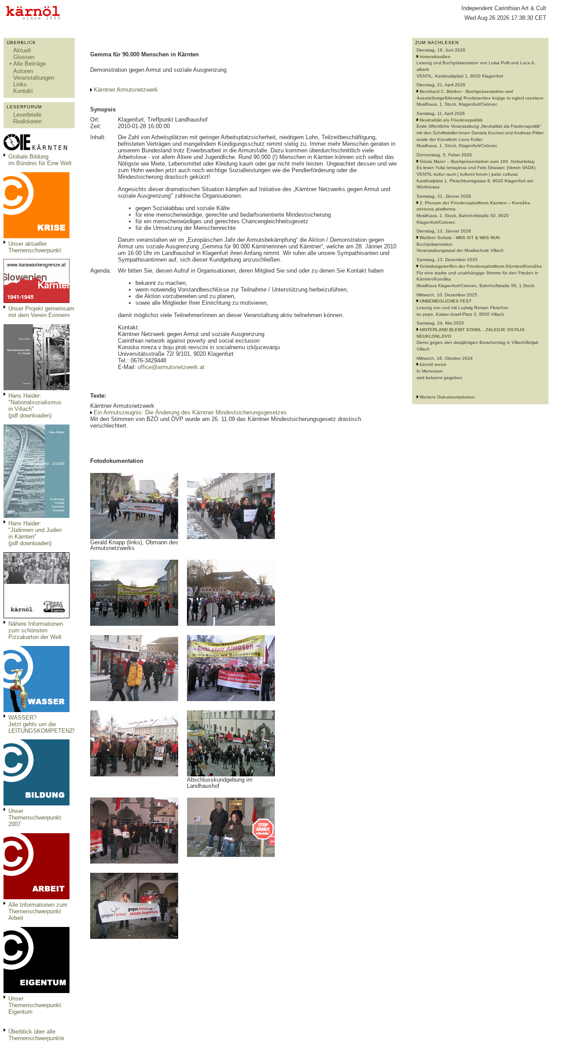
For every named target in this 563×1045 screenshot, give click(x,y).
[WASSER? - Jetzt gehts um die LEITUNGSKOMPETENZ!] (36, 710)
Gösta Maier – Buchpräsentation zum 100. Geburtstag (477, 161)
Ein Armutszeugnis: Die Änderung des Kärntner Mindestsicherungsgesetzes (190, 412)
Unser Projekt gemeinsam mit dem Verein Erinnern (41, 311)
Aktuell (22, 50)
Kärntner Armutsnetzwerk (126, 89)
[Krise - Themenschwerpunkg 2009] (36, 236)
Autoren (23, 71)
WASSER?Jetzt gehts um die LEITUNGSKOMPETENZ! (41, 724)
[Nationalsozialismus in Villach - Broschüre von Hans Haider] (36, 388)
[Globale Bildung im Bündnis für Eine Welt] (36, 149)
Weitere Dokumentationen (447, 397)
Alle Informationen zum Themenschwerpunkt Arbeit (37, 911)
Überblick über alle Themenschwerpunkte (36, 1034)
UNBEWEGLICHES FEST (446, 301)
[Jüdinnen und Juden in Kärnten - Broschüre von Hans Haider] (36, 516)
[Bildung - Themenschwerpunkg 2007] (36, 803)
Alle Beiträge (29, 63)
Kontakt (23, 91)
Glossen (23, 57)
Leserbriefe (27, 114)
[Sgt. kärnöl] (36, 616)
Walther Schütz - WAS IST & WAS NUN (460, 237)
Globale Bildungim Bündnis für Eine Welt (40, 159)
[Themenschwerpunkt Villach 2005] (36, 991)
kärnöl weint (433, 364)
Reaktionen (27, 121)
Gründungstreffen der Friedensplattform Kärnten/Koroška (481, 266)
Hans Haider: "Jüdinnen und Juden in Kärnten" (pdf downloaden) (35, 533)
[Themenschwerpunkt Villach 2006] (36, 897)
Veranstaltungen (33, 77)
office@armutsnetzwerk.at (171, 367)
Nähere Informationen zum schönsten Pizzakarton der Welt (35, 630)
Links (20, 84)
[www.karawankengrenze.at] (36, 301)
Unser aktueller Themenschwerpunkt (34, 247)
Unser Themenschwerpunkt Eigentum (34, 1005)
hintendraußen (435, 56)
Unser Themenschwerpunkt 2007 (34, 817)
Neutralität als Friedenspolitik (451, 120)
